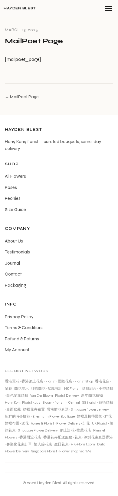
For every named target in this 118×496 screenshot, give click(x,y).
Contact (13, 274)
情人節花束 (43, 444)
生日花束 (61, 444)
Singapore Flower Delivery (38, 430)
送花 (25, 423)
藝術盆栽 (106, 402)
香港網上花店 (32, 381)
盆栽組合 (89, 388)
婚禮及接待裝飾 (89, 416)
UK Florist (99, 423)
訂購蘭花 (38, 388)
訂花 (86, 423)
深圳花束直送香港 (98, 437)
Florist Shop (83, 381)
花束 (78, 437)
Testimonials (17, 252)
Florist (50, 381)
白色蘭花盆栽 (17, 395)
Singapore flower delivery (90, 409)
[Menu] (108, 8)
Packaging (15, 285)
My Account (17, 349)
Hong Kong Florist (18, 402)
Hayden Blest (20, 8)
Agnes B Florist (42, 423)
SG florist (89, 402)
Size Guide (15, 209)
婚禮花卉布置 (34, 409)
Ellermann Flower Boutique (53, 416)
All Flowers (15, 176)
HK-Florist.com (83, 444)
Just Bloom (43, 402)
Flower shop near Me (75, 451)
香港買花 (12, 381)
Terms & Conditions (24, 327)
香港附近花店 (30, 437)
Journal (12, 263)
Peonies (13, 198)
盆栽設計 (55, 388)
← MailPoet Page (22, 96)
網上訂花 (67, 430)
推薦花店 (84, 430)
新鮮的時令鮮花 (17, 416)
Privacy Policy (19, 316)
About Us (14, 241)
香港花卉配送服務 (57, 437)
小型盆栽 (106, 388)
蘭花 (8, 388)
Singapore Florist (44, 451)
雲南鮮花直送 (58, 409)
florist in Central (67, 402)
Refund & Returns (22, 339)
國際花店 (65, 381)
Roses (11, 187)
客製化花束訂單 (19, 444)
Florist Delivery (67, 395)
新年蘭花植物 (92, 395)
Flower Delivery (68, 423)
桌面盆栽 (13, 409)
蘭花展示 (21, 388)
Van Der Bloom (41, 395)
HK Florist (72, 388)
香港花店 (102, 381)
